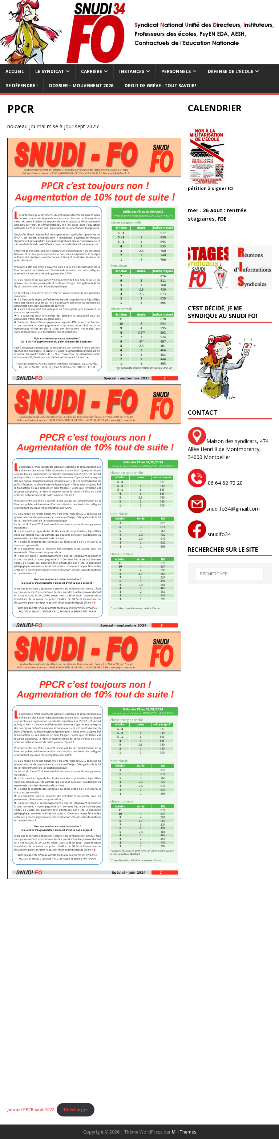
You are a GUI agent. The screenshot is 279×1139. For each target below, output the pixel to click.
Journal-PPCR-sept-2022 (30, 1109)
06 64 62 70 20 (224, 482)
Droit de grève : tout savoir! (160, 85)
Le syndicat (49, 71)
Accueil (14, 71)
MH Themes (184, 1132)
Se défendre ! (22, 85)
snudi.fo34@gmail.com (233, 508)
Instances (131, 71)
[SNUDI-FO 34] (139, 60)
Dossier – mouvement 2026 (81, 85)
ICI (231, 188)
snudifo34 (218, 534)
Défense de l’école (230, 71)
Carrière (91, 71)
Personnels (176, 71)
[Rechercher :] (229, 574)
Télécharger (75, 1109)
